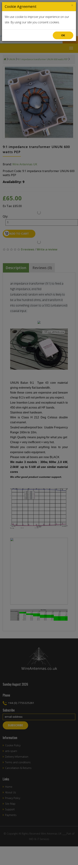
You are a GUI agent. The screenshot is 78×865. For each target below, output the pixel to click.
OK (63, 35)
